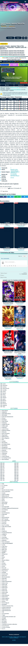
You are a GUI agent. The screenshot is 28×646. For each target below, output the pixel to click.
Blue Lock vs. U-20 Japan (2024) (8, 378)
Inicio (1, 6)
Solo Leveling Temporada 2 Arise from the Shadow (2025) (19, 352)
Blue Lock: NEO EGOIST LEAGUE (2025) (20, 328)
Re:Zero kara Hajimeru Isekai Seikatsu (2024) (8, 303)
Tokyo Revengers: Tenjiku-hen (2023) (7, 224)
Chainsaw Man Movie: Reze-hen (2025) (8, 352)
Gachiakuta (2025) (20, 302)
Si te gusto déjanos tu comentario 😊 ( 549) (12, 82)
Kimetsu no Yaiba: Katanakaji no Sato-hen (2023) (21, 224)
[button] (25, 1)
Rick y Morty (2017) (21, 248)
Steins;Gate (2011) (7, 248)
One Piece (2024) (20, 377)
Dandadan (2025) (8, 327)
